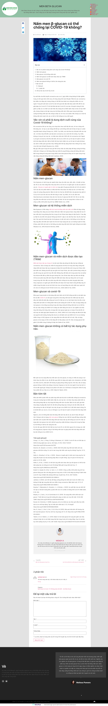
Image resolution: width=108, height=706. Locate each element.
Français (94, 6)
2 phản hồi (41, 88)
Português (94, 9)
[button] (81, 695)
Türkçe (93, 12)
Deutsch (94, 7)
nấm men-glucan (53, 417)
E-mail (35, 625)
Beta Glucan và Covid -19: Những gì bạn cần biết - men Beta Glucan (54, 589)
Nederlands (95, 5)
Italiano (94, 8)
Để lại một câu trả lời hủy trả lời (45, 90)
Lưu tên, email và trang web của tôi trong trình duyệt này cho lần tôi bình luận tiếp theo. (59, 636)
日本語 (93, 9)
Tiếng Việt (94, 14)
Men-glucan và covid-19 (43, 79)
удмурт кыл (95, 13)
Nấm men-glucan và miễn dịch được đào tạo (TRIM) (51, 76)
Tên (34, 619)
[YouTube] (6, 681)
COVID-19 (42, 297)
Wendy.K (40, 86)
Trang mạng (36, 630)
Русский (94, 10)
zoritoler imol (41, 577)
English (94, 4)
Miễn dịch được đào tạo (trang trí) (43, 263)
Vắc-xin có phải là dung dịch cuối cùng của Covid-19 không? (53, 69)
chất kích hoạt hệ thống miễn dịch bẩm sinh (61, 209)
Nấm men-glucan (41, 72)
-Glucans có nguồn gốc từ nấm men (48, 187)
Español (94, 11)
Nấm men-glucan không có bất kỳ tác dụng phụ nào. (51, 81)
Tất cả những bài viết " (59, 550)
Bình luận (36, 600)
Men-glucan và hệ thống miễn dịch (46, 74)
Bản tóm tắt (39, 83)
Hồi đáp (39, 581)
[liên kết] (3, 681)
